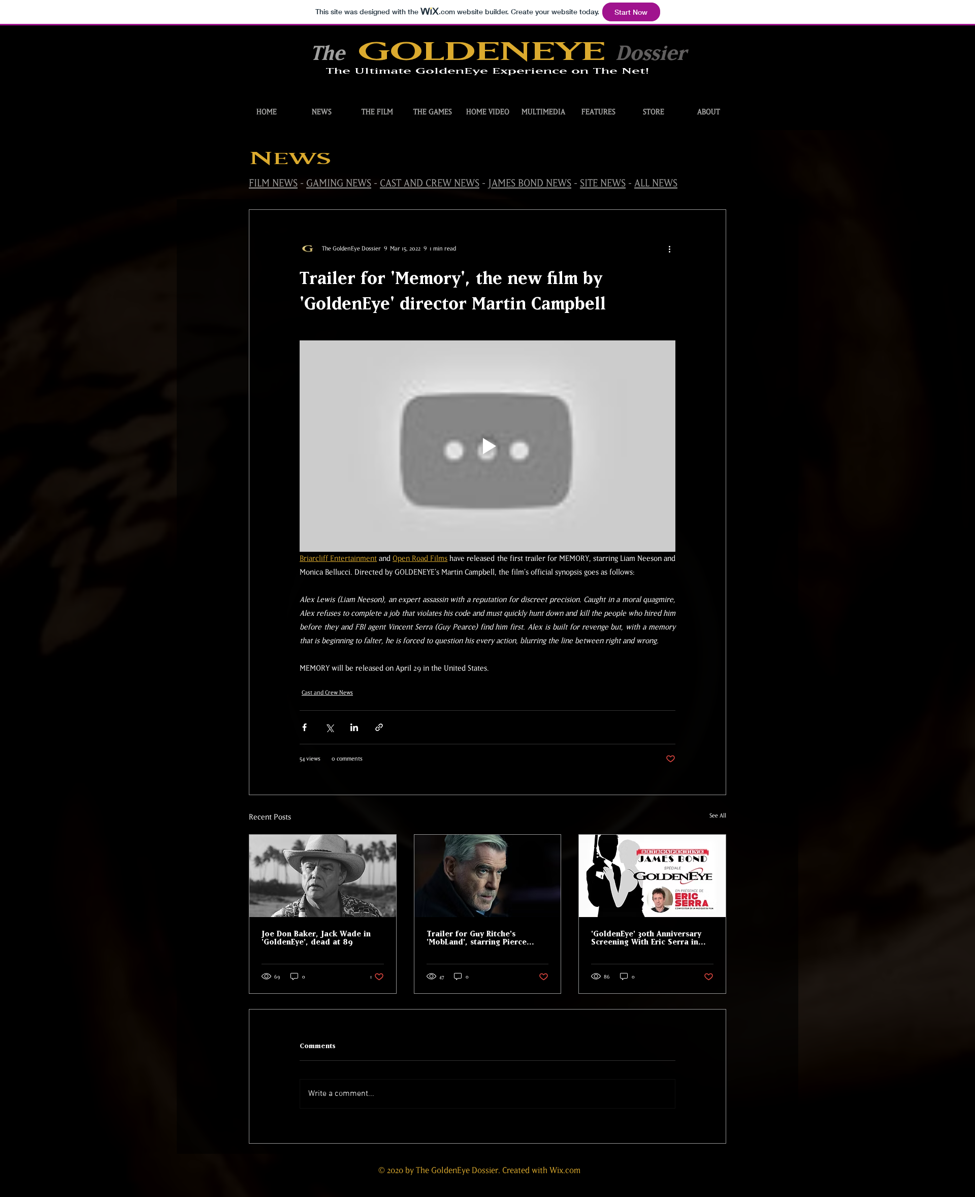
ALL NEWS (655, 183)
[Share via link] (379, 727)
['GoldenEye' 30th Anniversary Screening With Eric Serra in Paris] (652, 876)
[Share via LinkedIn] (354, 727)
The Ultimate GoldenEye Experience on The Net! (487, 71)
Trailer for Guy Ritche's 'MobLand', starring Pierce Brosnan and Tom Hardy (477, 938)
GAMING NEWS (338, 183)
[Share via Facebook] (304, 727)
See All (717, 815)
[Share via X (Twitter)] (329, 727)
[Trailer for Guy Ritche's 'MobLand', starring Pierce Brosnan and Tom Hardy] (487, 876)
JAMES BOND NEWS (529, 183)
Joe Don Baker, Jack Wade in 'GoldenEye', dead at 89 (316, 938)
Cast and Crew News (327, 692)
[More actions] (669, 248)
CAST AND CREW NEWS (429, 183)
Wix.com (564, 1170)
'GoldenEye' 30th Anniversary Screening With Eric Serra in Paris (646, 938)
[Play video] (487, 446)
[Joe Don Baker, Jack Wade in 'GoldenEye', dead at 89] (322, 876)
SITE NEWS (603, 183)
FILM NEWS (273, 183)
